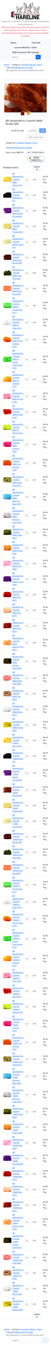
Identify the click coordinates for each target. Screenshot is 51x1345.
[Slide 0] (22, 113)
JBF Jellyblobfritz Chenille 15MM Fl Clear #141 (17, 902)
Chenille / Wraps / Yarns (31, 64)
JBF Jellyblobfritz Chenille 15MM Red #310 (17, 1174)
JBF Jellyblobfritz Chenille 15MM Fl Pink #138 (17, 975)
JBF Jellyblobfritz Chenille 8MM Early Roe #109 (17, 288)
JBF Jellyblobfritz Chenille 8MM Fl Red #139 (17, 412)
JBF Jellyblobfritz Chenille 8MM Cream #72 (17, 242)
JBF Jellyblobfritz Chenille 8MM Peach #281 (17, 548)
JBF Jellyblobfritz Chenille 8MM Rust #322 (17, 625)
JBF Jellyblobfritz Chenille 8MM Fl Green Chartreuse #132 (17, 359)
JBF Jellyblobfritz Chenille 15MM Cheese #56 (17, 805)
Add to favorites (35, 137)
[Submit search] (38, 57)
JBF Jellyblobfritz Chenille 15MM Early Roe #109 (17, 868)
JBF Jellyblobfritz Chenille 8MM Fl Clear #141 (17, 322)
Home (6, 64)
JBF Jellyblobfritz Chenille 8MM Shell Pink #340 (17, 678)
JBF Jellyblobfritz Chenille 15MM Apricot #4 (17, 740)
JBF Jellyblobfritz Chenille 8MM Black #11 (17, 195)
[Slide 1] (28, 113)
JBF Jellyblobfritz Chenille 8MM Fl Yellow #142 (17, 427)
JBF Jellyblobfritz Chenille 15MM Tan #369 (17, 1273)
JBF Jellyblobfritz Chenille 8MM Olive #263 (17, 532)
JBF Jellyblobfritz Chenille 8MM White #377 (17, 709)
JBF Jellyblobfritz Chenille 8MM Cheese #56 (17, 226)
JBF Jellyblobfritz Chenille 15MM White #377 (17, 1288)
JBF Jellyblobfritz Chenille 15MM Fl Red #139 (17, 991)
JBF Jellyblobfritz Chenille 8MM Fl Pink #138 (17, 396)
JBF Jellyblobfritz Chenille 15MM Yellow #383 (17, 1304)
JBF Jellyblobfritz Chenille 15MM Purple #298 (17, 1158)
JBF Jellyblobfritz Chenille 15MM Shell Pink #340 (17, 1257)
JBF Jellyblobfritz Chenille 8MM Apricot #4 (17, 179)
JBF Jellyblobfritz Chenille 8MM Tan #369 (17, 693)
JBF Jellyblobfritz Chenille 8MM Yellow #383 (17, 725)
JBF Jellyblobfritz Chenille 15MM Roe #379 (17, 1189)
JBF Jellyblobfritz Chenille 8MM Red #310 (17, 594)
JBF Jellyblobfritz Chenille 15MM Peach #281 (17, 1127)
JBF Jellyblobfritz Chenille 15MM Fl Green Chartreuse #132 (17, 939)
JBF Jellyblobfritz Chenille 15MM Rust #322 (17, 1205)
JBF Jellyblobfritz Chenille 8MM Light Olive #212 (17, 480)
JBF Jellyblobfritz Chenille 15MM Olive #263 (17, 1111)
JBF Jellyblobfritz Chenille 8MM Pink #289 (17, 563)
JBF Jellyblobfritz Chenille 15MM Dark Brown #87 (17, 836)
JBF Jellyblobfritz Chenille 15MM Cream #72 (17, 821)
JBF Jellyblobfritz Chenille (22, 67)
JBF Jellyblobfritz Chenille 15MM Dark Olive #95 (17, 852)
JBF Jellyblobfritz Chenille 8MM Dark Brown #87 (17, 257)
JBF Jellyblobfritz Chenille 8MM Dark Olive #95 (17, 273)
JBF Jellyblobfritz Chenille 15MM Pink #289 (17, 1143)
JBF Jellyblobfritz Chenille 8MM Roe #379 (17, 610)
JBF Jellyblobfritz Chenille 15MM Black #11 (17, 756)
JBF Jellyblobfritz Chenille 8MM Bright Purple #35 (17, 210)
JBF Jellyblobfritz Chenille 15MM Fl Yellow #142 (17, 1006)
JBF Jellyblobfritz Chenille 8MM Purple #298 (17, 579)
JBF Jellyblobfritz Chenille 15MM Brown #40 (17, 790)
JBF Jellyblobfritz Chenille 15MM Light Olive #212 (17, 1059)
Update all (37, 168)
